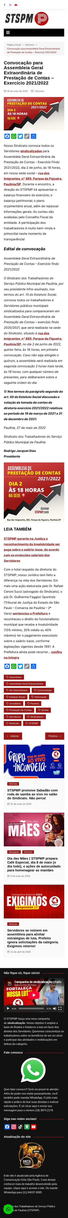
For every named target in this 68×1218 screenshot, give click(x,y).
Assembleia (15, 677)
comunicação (44, 690)
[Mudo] (54, 1008)
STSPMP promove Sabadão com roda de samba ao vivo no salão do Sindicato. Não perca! (32, 794)
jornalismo (15, 703)
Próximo (53, 736)
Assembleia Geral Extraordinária (26, 683)
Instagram (10, 4)
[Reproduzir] (8, 1008)
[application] (34, 995)
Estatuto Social (17, 697)
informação (41, 697)
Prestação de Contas (20, 710)
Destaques (14, 852)
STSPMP (33, 723)
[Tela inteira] (60, 1008)
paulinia (35, 703)
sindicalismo (36, 716)
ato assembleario (18, 690)
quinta (44, 710)
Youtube (15, 4)
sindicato (14, 723)
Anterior (14, 736)
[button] (8, 1209)
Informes (39, 91)
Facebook (4, 4)
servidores (15, 716)
